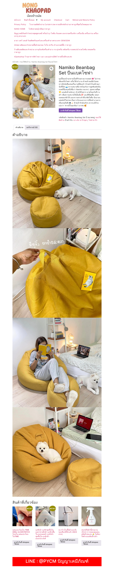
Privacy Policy (20, 24)
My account (46, 20)
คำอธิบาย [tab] (19, 127)
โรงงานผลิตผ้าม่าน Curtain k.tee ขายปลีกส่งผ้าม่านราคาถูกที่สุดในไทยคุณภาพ (60, 24)
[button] (51, 69)
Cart (67, 20)
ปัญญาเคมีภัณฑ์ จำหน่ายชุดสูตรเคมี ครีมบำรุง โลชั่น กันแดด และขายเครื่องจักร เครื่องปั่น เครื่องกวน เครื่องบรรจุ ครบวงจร (56, 34)
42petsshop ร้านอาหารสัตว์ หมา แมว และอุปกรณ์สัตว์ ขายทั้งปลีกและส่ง (43, 57)
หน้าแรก (17, 20)
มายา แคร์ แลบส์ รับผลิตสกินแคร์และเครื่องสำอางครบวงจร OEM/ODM (42, 40)
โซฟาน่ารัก (93, 120)
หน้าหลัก (15, 62)
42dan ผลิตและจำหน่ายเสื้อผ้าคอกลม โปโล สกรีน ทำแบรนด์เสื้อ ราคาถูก (42, 45)
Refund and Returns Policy (84, 20)
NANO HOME (19, 29)
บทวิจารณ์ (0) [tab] (32, 127)
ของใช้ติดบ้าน (25, 62)
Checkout (58, 20)
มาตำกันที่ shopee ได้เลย (71, 110)
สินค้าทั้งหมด (29, 20)
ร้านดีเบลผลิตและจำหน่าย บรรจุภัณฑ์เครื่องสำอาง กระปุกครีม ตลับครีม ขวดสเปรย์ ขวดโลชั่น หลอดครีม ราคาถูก (55, 50)
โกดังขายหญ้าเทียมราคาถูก (39, 29)
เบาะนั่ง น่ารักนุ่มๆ (80, 120)
